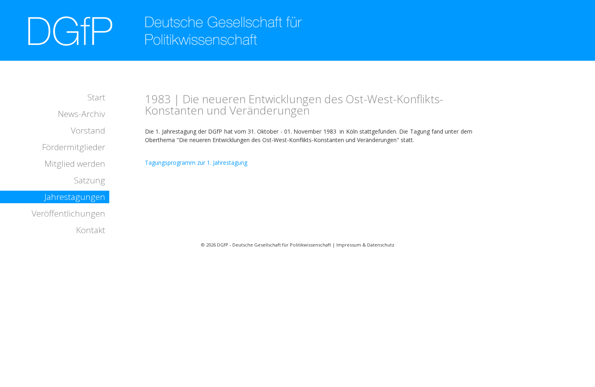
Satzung (89, 180)
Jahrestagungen (75, 196)
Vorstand (88, 130)
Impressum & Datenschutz (365, 245)
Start (96, 97)
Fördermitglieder (73, 147)
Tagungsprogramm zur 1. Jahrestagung (196, 162)
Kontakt (90, 230)
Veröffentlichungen (68, 213)
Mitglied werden (75, 163)
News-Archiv (81, 113)
